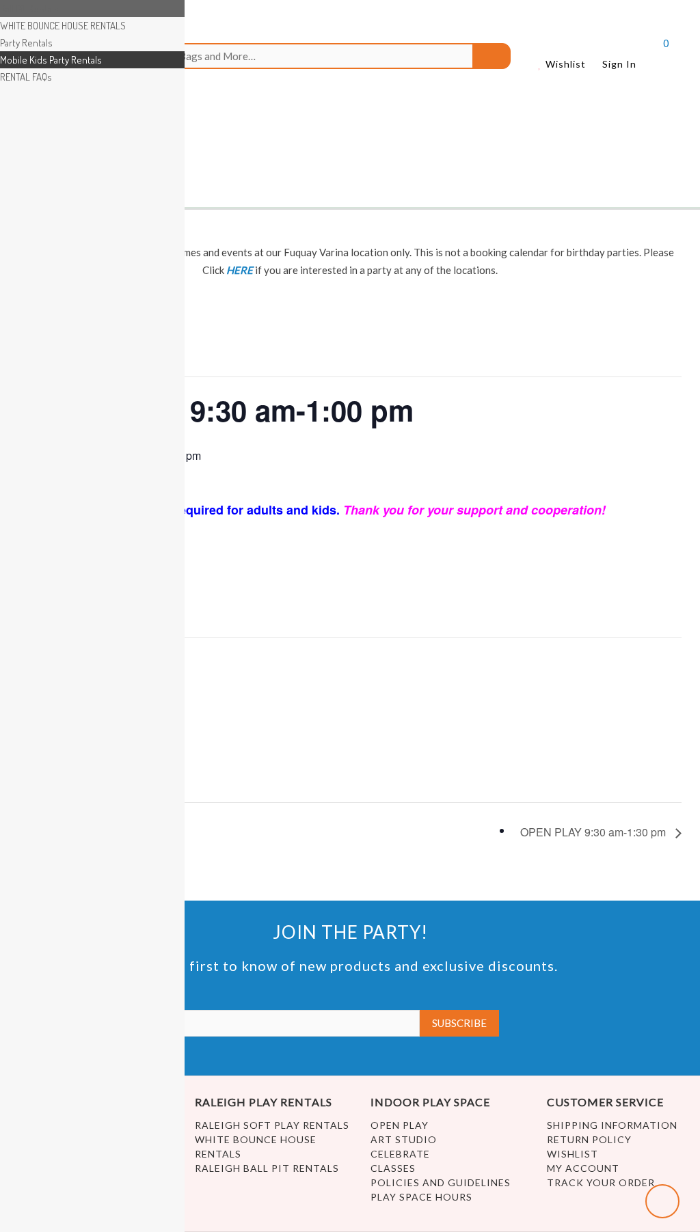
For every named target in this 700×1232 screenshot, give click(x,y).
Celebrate (400, 1154)
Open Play (400, 1125)
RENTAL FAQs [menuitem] (26, 76)
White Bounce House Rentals (256, 1147)
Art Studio (404, 1139)
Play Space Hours (421, 1197)
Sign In (619, 64)
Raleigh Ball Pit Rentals (267, 1168)
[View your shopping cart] (654, 59)
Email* (14, 996)
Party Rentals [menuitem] (26, 42)
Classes (393, 1168)
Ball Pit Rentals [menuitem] (29, 8)
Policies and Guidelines (441, 1182)
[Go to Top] (662, 1201)
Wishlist (564, 64)
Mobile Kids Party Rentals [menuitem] (51, 59)
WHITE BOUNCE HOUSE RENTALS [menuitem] (63, 25)
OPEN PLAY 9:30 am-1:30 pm (594, 832)
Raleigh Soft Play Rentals (272, 1125)
